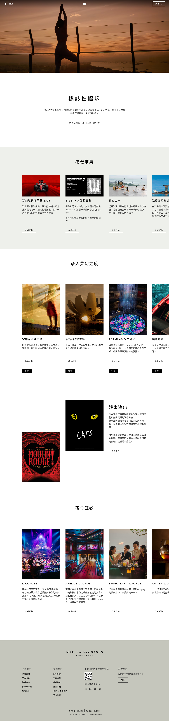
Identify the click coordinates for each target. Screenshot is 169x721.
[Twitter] (100, 689)
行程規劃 (57, 678)
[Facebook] (90, 689)
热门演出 (86, 123)
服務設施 (57, 687)
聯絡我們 (26, 691)
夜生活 (96, 123)
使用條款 (97, 711)
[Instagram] (85, 689)
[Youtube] (95, 689)
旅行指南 (57, 674)
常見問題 (57, 695)
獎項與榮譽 (27, 687)
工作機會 (26, 678)
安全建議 (89, 711)
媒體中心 (26, 682)
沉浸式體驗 (74, 123)
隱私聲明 (80, 711)
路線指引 (57, 682)
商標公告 (72, 711)
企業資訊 (26, 674)
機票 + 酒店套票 (60, 691)
